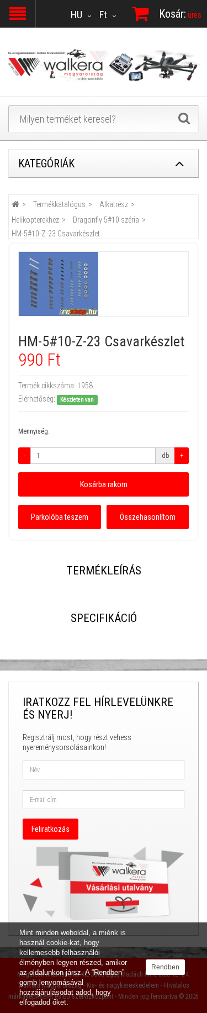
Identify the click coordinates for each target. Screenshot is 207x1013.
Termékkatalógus (59, 204)
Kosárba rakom (104, 484)
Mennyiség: (34, 431)
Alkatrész (113, 204)
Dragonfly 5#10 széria (106, 219)
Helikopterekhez (35, 219)
